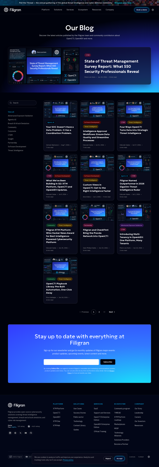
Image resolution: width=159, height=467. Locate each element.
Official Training (100, 431)
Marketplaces (119, 424)
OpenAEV (56, 417)
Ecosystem (83, 9)
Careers (138, 417)
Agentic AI (12, 119)
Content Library (80, 425)
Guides (76, 430)
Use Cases (78, 408)
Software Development (17, 146)
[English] (153, 10)
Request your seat (123, 3)
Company (110, 9)
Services (70, 9)
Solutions (58, 9)
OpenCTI (56, 413)
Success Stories (80, 413)
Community (12, 127)
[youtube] (26, 433)
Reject (108, 458)
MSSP (116, 428)
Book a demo (142, 10)
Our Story (138, 408)
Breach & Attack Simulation (18, 123)
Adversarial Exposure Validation (20, 116)
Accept (119, 458)
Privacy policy (68, 460)
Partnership (12, 143)
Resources (96, 9)
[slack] (15, 433)
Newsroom (139, 425)
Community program (122, 408)
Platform (46, 9)
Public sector (79, 417)
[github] (31, 433)
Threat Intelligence (15, 150)
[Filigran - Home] (12, 10)
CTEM (10, 135)
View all (11, 112)
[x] (20, 433)
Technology (78, 421)
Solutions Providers (121, 440)
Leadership (139, 413)
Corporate (12, 131)
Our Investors (140, 421)
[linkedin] (10, 433)
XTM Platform (58, 408)
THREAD (117, 413)
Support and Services (102, 413)
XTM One (56, 421)
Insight (11, 139)
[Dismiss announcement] (156, 3)
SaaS (96, 408)
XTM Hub (56, 425)
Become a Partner (121, 444)
